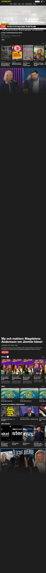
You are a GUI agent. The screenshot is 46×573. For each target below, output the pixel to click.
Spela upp (6, 352)
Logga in (37, 1)
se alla (43, 43)
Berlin (3, 39)
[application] (23, 18)
